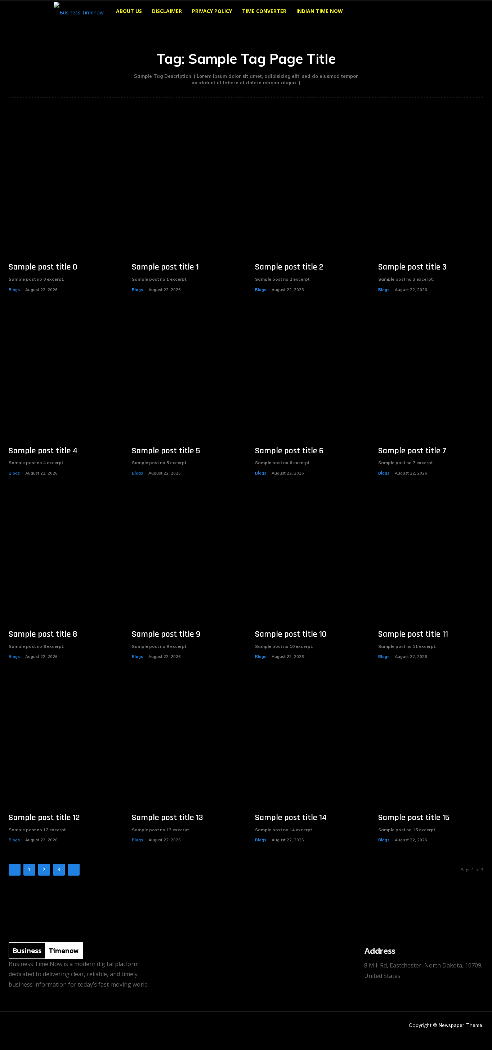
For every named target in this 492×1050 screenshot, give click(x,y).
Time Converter (264, 11)
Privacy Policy (212, 11)
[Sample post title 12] (61, 740)
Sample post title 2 (289, 267)
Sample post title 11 (413, 634)
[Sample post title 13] (184, 740)
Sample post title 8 (43, 634)
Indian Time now (319, 11)
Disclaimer (167, 11)
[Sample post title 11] (430, 557)
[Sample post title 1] (184, 190)
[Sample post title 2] (307, 190)
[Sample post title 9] (184, 557)
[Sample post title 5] (184, 373)
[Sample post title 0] (61, 190)
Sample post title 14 (291, 817)
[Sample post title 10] (307, 557)
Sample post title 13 (167, 817)
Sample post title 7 (412, 450)
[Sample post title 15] (430, 740)
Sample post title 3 (412, 267)
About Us (129, 11)
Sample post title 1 (165, 267)
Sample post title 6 (289, 450)
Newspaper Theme (460, 1025)
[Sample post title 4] (61, 373)
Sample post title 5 (166, 450)
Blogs (14, 289)
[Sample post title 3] (430, 190)
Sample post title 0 (43, 267)
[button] (429, 11)
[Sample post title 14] (307, 740)
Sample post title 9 (166, 634)
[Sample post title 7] (430, 373)
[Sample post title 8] (61, 557)
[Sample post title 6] (307, 373)
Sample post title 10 (290, 634)
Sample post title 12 (44, 817)
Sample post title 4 (43, 450)
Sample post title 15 (413, 817)
